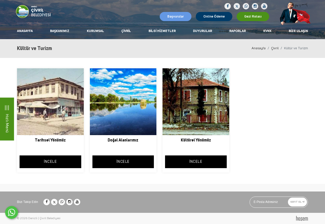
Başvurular (175, 16)
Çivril (126, 31)
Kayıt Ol (296, 202)
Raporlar (237, 31)
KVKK (267, 31)
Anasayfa (25, 31)
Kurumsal (95, 31)
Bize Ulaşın (298, 31)
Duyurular (202, 31)
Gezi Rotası (253, 16)
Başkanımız (59, 31)
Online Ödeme (214, 16)
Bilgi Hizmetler (162, 31)
